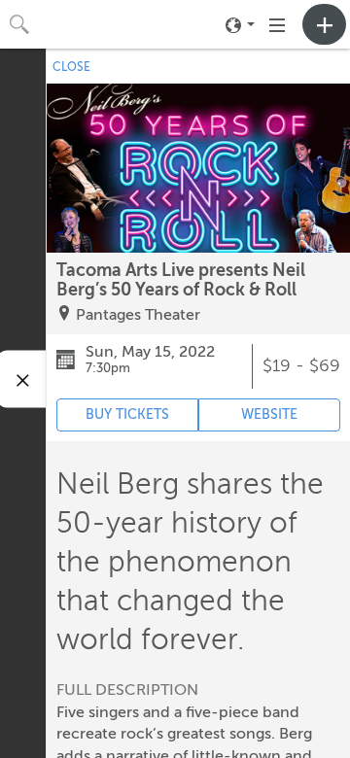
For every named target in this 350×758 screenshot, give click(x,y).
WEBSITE (269, 414)
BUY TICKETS (127, 414)
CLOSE (71, 67)
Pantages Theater (138, 315)
